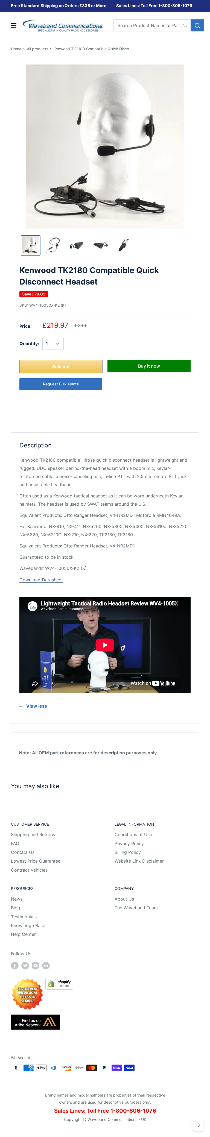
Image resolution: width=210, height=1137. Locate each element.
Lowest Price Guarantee (35, 861)
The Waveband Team (136, 907)
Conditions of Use (133, 834)
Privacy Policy (129, 843)
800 (166, 5)
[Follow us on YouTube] (35, 965)
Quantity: (29, 343)
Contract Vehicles (29, 870)
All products (37, 48)
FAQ (15, 843)
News (16, 899)
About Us (124, 899)
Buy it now (149, 366)
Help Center (23, 934)
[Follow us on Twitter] (25, 965)
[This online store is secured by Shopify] (59, 981)
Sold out (61, 366)
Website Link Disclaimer (139, 861)
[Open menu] (13, 25)
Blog (15, 907)
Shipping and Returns (33, 834)
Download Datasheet (41, 579)
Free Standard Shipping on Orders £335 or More (58, 5)
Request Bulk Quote (61, 384)
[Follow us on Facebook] (15, 965)
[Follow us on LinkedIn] (46, 965)
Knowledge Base (28, 925)
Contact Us (22, 852)
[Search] (197, 25)
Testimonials (24, 916)
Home (16, 48)
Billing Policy (128, 852)
